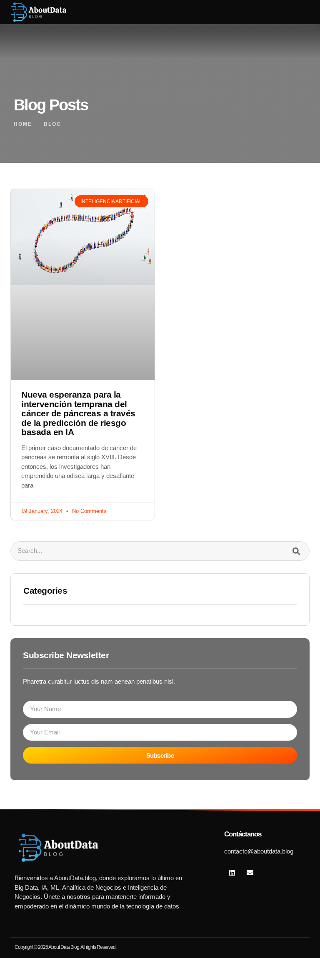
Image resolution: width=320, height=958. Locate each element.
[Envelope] (250, 873)
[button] (288, 12)
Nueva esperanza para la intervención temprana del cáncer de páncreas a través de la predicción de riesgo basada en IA (78, 413)
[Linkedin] (232, 873)
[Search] (296, 551)
